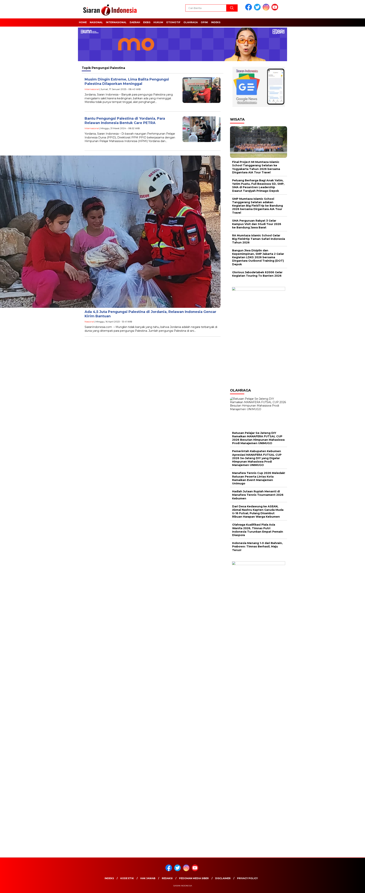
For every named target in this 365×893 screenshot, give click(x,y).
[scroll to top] (351, 887)
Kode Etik (127, 878)
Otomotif (173, 22)
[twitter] (258, 9)
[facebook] (249, 9)
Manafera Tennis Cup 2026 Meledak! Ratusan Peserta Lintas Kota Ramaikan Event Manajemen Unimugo (258, 478)
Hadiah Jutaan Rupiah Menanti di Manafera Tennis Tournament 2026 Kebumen (257, 495)
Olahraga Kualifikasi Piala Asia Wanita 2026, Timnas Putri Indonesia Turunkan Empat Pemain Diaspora (257, 530)
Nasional (96, 22)
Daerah (135, 22)
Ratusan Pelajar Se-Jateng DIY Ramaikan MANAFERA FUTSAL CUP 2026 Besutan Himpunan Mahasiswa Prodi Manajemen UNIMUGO (258, 438)
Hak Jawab (147, 878)
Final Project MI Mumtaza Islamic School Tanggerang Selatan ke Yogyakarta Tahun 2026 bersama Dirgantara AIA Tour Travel (256, 167)
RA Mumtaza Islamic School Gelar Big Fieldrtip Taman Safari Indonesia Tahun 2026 (258, 239)
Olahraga (190, 22)
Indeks (215, 22)
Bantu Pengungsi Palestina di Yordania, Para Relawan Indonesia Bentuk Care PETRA (125, 120)
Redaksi (167, 878)
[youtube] (275, 9)
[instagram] (267, 9)
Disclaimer (223, 878)
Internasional (116, 22)
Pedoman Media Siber (194, 878)
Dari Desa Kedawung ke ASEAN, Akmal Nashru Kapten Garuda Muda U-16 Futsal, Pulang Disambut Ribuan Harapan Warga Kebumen (257, 512)
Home (83, 22)
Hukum (158, 22)
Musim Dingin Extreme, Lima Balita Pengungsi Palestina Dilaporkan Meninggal (127, 81)
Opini (204, 22)
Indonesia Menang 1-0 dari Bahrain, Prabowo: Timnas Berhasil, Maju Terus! (257, 546)
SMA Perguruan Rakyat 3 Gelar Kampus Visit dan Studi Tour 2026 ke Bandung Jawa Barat (256, 224)
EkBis (146, 22)
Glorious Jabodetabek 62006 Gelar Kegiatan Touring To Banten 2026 (257, 274)
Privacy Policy (247, 878)
